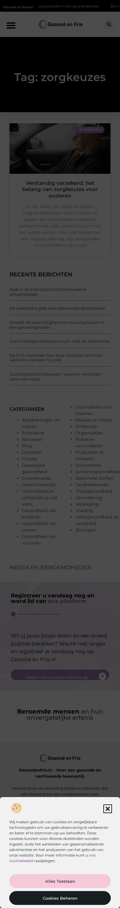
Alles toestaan (60, 881)
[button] (108, 809)
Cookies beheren (60, 898)
